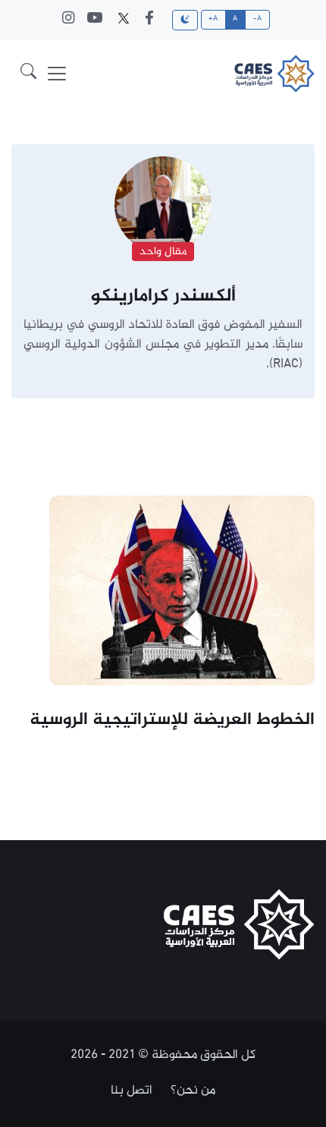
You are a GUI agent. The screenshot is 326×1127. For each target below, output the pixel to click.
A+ (213, 19)
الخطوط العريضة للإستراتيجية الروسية (172, 720)
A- (257, 19)
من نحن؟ (193, 1090)
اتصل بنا (131, 1090)
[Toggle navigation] (56, 73)
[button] (28, 73)
